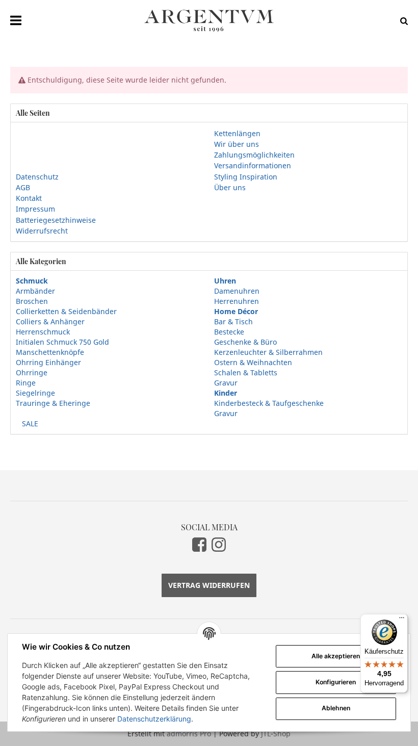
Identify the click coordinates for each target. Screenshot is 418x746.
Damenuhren (236, 291)
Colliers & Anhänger (50, 321)
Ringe (26, 383)
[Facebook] (199, 544)
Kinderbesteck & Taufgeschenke (269, 403)
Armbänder (35, 291)
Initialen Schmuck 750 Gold (62, 342)
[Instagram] (219, 544)
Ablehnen (336, 708)
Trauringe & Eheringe (53, 403)
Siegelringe (35, 393)
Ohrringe (31, 372)
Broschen (32, 301)
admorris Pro (189, 733)
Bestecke (229, 332)
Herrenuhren (236, 301)
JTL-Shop (276, 733)
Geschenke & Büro (245, 342)
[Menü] (402, 620)
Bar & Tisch (233, 321)
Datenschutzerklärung (154, 718)
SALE (29, 423)
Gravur (226, 383)
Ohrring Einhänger (48, 362)
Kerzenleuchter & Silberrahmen (268, 352)
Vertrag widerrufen (209, 585)
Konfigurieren (336, 682)
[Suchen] (401, 21)
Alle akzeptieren (335, 656)
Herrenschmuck (43, 332)
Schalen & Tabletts (245, 372)
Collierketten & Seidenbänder (66, 311)
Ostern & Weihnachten (253, 362)
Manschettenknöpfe (50, 352)
